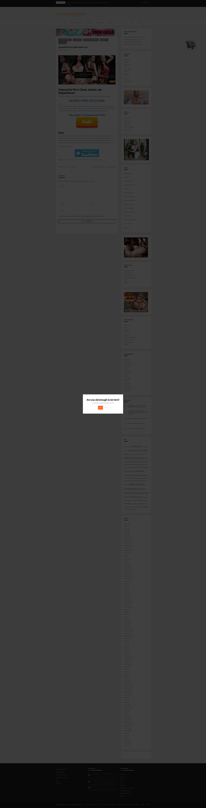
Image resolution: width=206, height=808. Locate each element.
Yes (100, 407)
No (106, 407)
